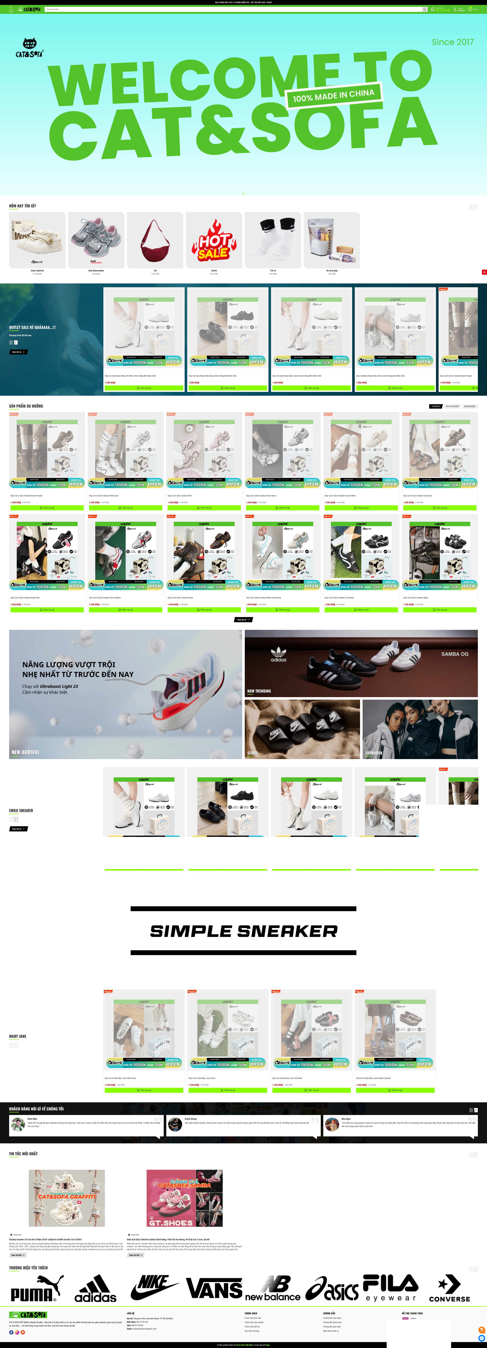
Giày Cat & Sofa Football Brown (180, 598)
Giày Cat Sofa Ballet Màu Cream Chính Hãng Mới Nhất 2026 (296, 376)
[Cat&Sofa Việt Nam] (28, 9)
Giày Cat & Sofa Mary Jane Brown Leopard (373, 1078)
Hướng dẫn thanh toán (332, 1322)
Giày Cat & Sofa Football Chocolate (417, 496)
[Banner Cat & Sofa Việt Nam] (243, 930)
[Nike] (155, 1288)
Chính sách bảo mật (253, 1318)
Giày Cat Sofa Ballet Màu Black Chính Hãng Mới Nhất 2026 (213, 376)
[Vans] (214, 1288)
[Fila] (391, 1288)
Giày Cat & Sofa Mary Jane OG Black (287, 1078)
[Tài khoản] (458, 9)
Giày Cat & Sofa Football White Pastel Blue (263, 598)
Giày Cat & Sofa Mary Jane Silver (202, 1078)
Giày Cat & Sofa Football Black (415, 598)
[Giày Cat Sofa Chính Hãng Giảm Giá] (243, 104)
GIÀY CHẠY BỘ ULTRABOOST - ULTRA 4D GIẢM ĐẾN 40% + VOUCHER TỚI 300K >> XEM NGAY (243, 2)
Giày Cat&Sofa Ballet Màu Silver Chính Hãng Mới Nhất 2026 (380, 376)
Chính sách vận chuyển (254, 1322)
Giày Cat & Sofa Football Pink (180, 496)
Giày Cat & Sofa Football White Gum (103, 496)
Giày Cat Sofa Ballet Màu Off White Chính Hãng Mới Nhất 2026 (130, 376)
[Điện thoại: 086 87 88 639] (440, 9)
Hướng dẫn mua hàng (332, 1318)
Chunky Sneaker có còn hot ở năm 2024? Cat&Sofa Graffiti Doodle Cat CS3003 (45, 1239)
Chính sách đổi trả (252, 1326)
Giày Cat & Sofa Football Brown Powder (456, 376)
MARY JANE (17, 1036)
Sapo (268, 1345)
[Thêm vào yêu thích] (182, 296)
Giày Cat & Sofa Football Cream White (340, 496)
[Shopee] (23, 1332)
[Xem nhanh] (182, 291)
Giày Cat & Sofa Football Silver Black (261, 496)
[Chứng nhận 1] (412, 1332)
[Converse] (450, 1288)
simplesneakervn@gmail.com (144, 1329)
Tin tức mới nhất (23, 1153)
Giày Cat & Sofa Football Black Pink (25, 598)
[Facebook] (11, 1332)
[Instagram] (17, 1332)
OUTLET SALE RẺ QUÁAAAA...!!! (32, 327)
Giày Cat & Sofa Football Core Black (339, 598)
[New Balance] (273, 1288)
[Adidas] (96, 1288)
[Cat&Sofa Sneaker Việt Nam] (28, 1315)
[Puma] (37, 1288)
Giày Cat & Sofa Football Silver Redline (105, 598)
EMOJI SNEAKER (21, 810)
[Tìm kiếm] (425, 9)
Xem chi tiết (16, 1255)
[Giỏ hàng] (472, 9)
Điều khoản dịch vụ (331, 1331)
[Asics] (332, 1288)
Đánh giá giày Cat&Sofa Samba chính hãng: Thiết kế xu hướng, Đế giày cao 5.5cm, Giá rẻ (168, 1239)
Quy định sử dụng (252, 1331)
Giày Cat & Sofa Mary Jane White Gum (120, 1078)
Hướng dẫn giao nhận (332, 1326)
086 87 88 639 (142, 1322)
